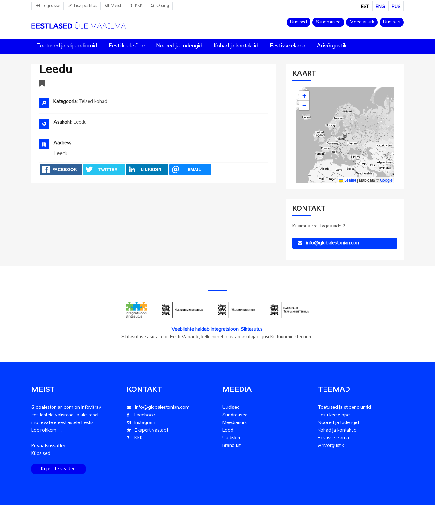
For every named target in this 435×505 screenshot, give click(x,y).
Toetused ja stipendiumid (67, 46)
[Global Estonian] (78, 23)
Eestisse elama (287, 46)
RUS (396, 7)
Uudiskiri (391, 22)
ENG (380, 7)
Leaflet (349, 180)
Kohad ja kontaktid (236, 46)
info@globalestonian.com (331, 243)
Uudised (298, 22)
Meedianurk (362, 22)
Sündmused (328, 22)
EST (365, 7)
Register (42, 84)
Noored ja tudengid (179, 46)
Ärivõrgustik (331, 46)
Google (386, 180)
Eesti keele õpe (127, 46)
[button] (345, 135)
